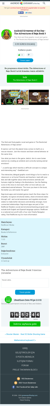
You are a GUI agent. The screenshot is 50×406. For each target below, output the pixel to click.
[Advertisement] (25, 23)
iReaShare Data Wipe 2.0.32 (28, 300)
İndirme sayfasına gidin (25, 324)
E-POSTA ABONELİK (25, 357)
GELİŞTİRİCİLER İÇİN (25, 352)
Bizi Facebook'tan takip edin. (27, 387)
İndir (25, 78)
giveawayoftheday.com (29, 395)
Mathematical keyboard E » (25, 340)
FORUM (25, 365)
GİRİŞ (25, 348)
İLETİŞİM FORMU (25, 361)
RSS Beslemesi (27, 379)
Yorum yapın (25, 60)
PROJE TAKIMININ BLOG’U (25, 369)
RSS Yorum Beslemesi (27, 383)
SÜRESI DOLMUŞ (25, 44)
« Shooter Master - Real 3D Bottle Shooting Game (25, 334)
